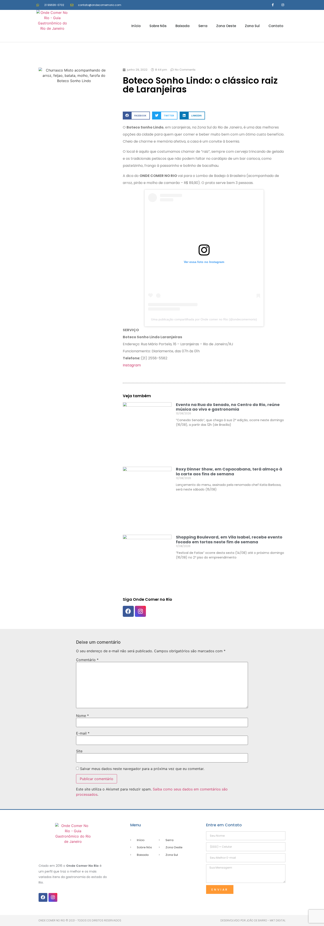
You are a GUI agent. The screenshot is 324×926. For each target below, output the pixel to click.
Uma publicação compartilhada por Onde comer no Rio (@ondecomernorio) (204, 319)
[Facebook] (128, 611)
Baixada (182, 26)
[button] (136, 115)
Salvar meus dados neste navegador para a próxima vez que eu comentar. (142, 768)
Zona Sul (252, 26)
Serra (202, 26)
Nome (82, 715)
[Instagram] (283, 5)
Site (79, 751)
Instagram (132, 365)
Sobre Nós (158, 26)
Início (136, 26)
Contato (275, 26)
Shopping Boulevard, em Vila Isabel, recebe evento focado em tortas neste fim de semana (229, 539)
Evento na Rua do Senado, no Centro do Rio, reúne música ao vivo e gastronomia (228, 407)
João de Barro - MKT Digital (265, 920)
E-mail (82, 733)
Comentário (87, 659)
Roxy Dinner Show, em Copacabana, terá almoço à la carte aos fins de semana (229, 471)
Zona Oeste (226, 26)
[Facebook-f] (273, 5)
